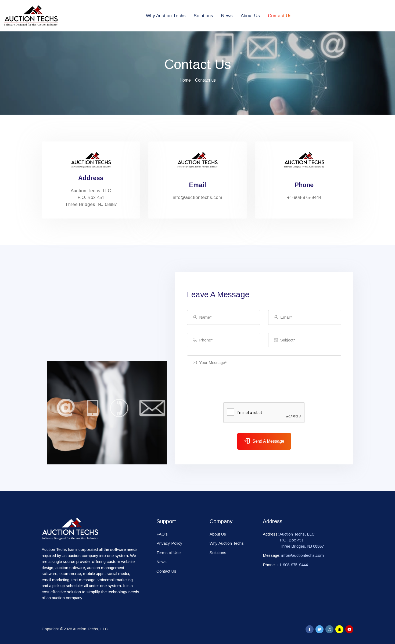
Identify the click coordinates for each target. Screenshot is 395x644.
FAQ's (162, 534)
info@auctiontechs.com (197, 197)
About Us (250, 15)
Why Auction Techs (166, 15)
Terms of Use (168, 552)
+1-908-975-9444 (292, 564)
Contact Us (280, 15)
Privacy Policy (169, 543)
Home (185, 80)
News (227, 15)
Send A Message (268, 441)
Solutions (203, 15)
